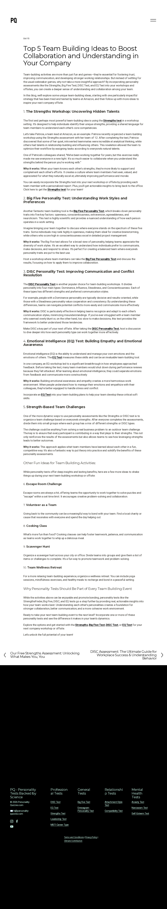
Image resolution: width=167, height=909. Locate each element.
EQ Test (54, 807)
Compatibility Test (114, 811)
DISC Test (55, 802)
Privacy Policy (91, 837)
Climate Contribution (73, 841)
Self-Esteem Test (140, 813)
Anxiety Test (138, 802)
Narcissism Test (140, 807)
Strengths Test (58, 813)
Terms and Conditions (74, 837)
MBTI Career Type (60, 824)
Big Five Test (84, 802)
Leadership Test (58, 819)
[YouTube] (11, 826)
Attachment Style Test (113, 804)
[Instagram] (11, 821)
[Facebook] (17, 821)
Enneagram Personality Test (86, 809)
